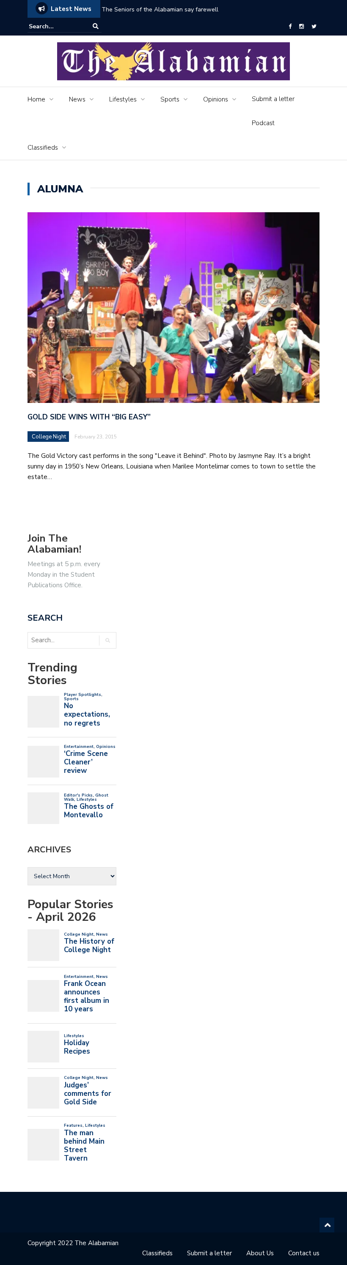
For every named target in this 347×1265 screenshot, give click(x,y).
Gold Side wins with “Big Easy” (89, 417)
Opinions (215, 99)
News (77, 99)
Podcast (263, 123)
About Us (260, 1253)
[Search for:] (55, 26)
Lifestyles (123, 99)
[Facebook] (290, 27)
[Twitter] (313, 27)
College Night (49, 437)
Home (36, 99)
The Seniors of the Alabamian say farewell (161, 9)
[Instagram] (301, 27)
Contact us (303, 1253)
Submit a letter (273, 99)
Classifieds (43, 147)
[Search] (96, 26)
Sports (169, 99)
